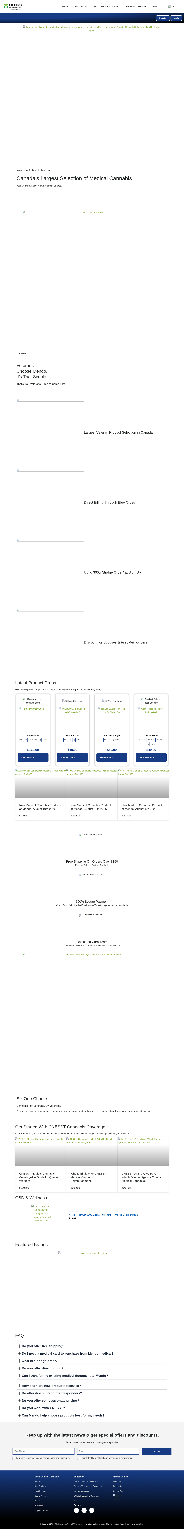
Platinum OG (72, 735)
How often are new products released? (51, 1386)
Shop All (37, 1481)
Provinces (38, 1506)
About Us (117, 1481)
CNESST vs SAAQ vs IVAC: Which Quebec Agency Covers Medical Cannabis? (141, 1177)
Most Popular (40, 1491)
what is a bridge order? (40, 1361)
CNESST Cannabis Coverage (86, 1496)
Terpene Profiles (41, 1510)
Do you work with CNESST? (43, 1408)
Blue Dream (33, 735)
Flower (21, 353)
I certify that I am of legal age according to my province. (107, 1458)
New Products (40, 1486)
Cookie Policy (118, 1491)
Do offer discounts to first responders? (52, 1393)
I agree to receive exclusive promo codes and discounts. (43, 1458)
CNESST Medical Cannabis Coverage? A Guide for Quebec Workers (39, 1177)
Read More (24, 816)
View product (28, 757)
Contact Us (117, 1486)
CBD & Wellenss (41, 1496)
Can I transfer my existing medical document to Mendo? (65, 1375)
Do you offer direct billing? (42, 1368)
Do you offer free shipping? (43, 1346)
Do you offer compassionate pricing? (50, 1400)
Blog (75, 1501)
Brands (37, 1501)
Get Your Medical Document (86, 1481)
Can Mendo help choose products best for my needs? (63, 1415)
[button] (92, 1346)
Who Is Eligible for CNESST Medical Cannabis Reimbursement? (88, 1177)
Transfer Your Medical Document (88, 1486)
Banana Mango (112, 735)
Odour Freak (151, 735)
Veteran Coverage (81, 1491)
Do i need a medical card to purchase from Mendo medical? (68, 1353)
